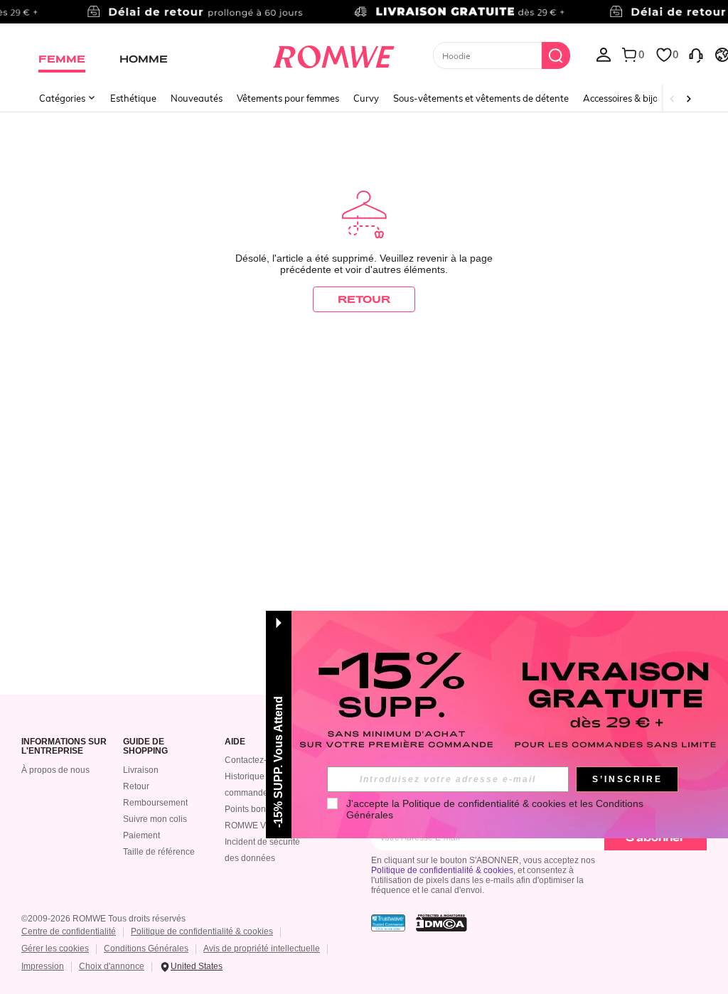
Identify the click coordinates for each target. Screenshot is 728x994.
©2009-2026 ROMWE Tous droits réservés (103, 919)
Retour (136, 786)
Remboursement (155, 803)
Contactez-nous (255, 760)
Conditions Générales (146, 948)
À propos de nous (55, 770)
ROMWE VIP (249, 825)
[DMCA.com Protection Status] (441, 922)
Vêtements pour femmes (288, 98)
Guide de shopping (145, 747)
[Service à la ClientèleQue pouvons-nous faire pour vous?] (696, 54)
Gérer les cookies (55, 948)
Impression (42, 966)
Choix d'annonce (111, 966)
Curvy (366, 98)
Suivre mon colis (155, 819)
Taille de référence (159, 852)
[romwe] (333, 54)
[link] (363, 17)
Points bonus (250, 809)
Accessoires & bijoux (625, 98)
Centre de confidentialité (68, 931)
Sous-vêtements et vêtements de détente (481, 98)
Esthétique (133, 98)
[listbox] (604, 54)
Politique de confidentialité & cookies (442, 870)
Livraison (141, 770)
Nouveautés (197, 98)
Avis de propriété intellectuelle (261, 948)
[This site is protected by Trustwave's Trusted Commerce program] (388, 922)
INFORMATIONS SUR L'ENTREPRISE (64, 747)
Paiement (141, 835)
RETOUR (364, 299)
